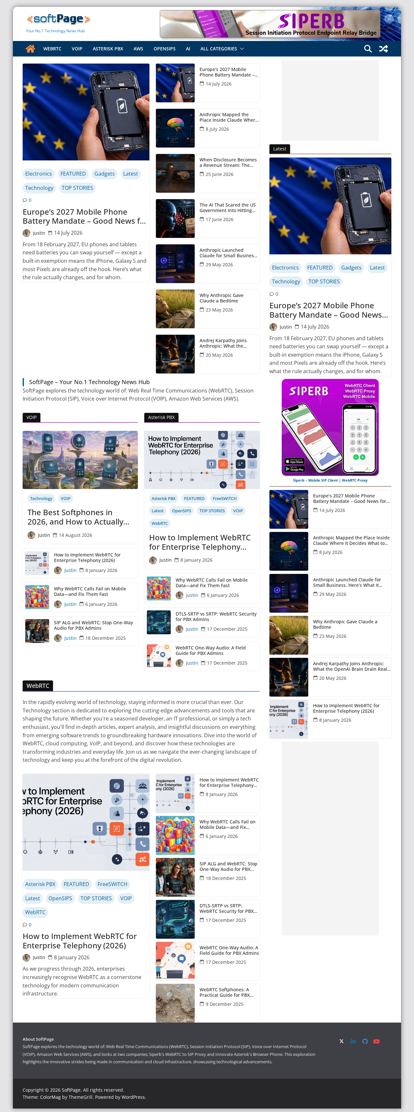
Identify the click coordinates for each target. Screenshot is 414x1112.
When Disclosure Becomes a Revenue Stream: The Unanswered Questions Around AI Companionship (228, 162)
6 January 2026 (101, 604)
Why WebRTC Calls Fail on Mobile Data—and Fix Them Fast (90, 591)
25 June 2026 (220, 174)
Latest (130, 173)
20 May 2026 (219, 355)
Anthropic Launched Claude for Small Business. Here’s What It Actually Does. (228, 253)
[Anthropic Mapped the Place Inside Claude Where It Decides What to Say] (175, 128)
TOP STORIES (77, 187)
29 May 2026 (219, 264)
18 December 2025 (105, 638)
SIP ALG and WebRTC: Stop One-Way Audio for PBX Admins (93, 625)
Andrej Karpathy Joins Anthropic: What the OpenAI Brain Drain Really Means (228, 343)
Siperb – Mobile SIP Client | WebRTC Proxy (330, 480)
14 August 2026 (75, 535)
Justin (39, 233)
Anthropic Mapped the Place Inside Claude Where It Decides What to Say (229, 117)
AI (188, 49)
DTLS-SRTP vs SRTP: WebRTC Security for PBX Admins (216, 616)
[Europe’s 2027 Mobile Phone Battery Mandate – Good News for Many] (86, 112)
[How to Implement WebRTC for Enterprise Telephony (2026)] (86, 822)
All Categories (219, 49)
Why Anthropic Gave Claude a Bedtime (222, 298)
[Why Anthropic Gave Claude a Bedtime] (175, 309)
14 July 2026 (68, 232)
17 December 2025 (227, 629)
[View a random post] (383, 48)
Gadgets (104, 173)
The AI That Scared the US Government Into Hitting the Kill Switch (228, 207)
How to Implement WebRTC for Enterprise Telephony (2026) (87, 557)
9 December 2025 (225, 1004)
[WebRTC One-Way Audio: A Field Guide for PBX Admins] (175, 961)
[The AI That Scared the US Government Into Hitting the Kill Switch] (175, 218)
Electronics (38, 173)
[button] (240, 48)
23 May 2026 (219, 310)
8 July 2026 (217, 129)
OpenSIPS (165, 49)
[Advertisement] (330, 100)
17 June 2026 (220, 219)
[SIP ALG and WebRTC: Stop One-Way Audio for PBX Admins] (175, 877)
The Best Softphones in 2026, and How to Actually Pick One (75, 517)
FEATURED (73, 173)
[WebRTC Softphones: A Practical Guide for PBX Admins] (175, 1003)
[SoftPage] (30, 48)
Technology (39, 187)
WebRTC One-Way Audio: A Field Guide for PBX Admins (211, 650)
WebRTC (52, 49)
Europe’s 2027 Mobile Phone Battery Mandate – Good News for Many (85, 216)
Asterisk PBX (108, 49)
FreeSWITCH (225, 498)
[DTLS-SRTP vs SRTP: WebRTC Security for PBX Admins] (175, 919)
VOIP (77, 49)
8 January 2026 (101, 570)
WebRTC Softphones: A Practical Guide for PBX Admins (225, 992)
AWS (138, 49)
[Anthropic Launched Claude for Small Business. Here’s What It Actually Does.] (175, 263)
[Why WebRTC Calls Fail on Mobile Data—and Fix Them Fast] (175, 835)
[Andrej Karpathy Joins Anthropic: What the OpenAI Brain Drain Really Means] (175, 354)
